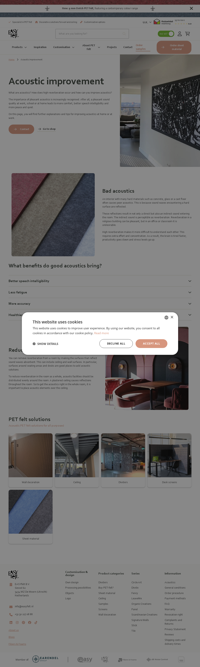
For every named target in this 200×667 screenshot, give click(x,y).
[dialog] (100, 333)
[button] (45, 343)
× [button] (171, 317)
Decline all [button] (116, 343)
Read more (101, 333)
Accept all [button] (151, 343)
